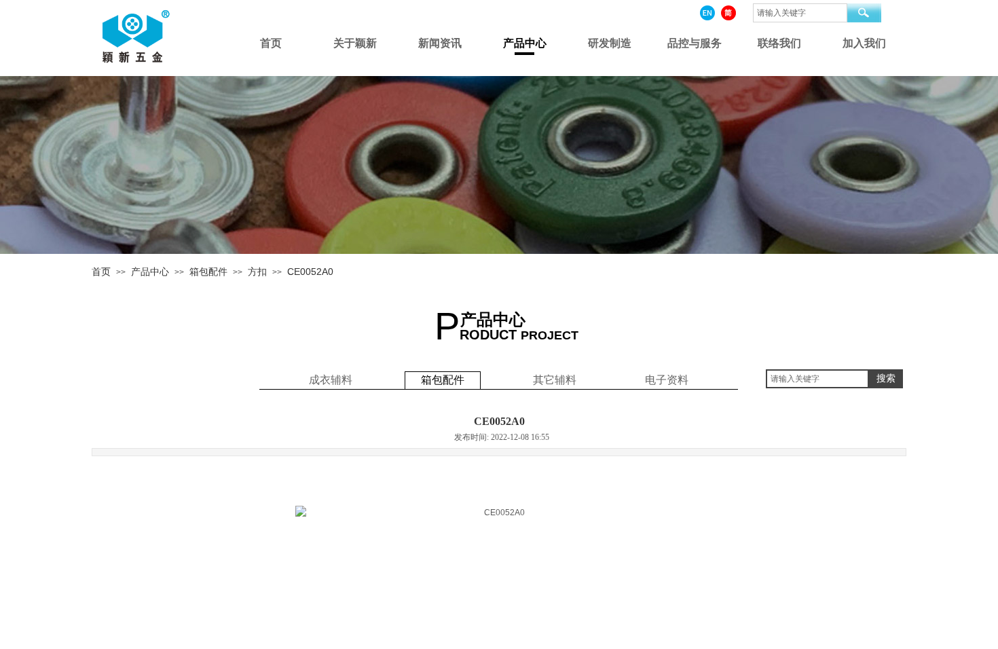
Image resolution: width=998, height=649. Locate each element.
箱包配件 (208, 271)
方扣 (257, 271)
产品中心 (150, 271)
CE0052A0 (310, 271)
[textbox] (817, 378)
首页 (101, 271)
